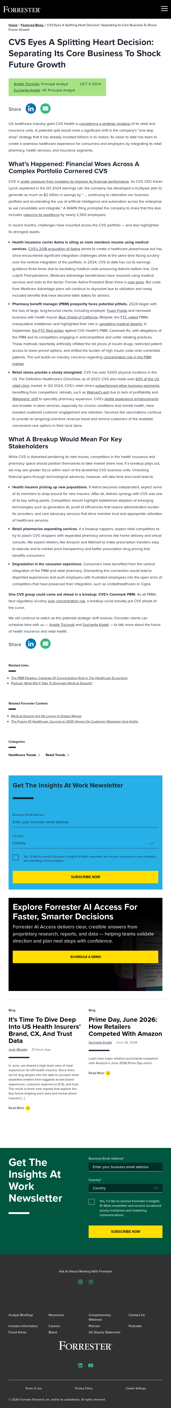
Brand (53, 1332)
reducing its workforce (41, 214)
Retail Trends (55, 755)
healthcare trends (22, 755)
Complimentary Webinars (100, 1317)
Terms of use (33, 1388)
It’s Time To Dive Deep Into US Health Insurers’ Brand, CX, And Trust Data (45, 1030)
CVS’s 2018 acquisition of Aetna (54, 249)
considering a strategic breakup (104, 123)
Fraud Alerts (17, 1332)
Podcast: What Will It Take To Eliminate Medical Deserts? (51, 683)
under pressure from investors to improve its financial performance (74, 181)
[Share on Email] (45, 108)
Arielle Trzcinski (26, 84)
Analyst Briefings (21, 1315)
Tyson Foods (117, 310)
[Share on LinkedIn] (31, 108)
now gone (136, 282)
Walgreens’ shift (25, 399)
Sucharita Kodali (27, 90)
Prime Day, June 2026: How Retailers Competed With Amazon (125, 1026)
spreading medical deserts (120, 324)
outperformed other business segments (127, 385)
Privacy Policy (84, 1388)
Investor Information (23, 1326)
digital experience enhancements (131, 399)
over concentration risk (66, 601)
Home (13, 25)
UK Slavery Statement (104, 1332)
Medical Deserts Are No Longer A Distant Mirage (46, 716)
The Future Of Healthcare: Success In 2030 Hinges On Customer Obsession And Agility (74, 721)
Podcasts (135, 1326)
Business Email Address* (29, 815)
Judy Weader (18, 1049)
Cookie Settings (136, 1388)
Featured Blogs (32, 25)
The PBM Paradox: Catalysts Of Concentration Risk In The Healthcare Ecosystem (69, 678)
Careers (54, 1326)
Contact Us (137, 1315)
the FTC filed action (48, 330)
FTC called (129, 317)
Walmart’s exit (98, 392)
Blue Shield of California (78, 317)
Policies (94, 1326)
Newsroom (56, 1315)
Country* (18, 836)
